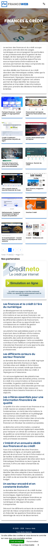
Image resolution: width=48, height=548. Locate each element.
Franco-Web (30, 528)
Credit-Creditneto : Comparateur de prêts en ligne (11, 139)
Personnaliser (33, 541)
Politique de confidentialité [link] (22, 545)
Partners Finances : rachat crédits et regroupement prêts (11, 113)
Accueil (24, 27)
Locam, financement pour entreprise (35, 138)
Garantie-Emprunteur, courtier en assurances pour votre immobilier (10, 164)
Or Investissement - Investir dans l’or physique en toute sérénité (12, 239)
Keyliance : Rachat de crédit (34, 164)
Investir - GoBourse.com (34, 238)
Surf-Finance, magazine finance (34, 189)
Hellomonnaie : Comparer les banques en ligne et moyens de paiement (11, 214)
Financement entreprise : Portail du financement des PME (36, 113)
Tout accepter (16, 541)
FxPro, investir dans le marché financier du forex (11, 189)
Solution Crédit (31, 212)
